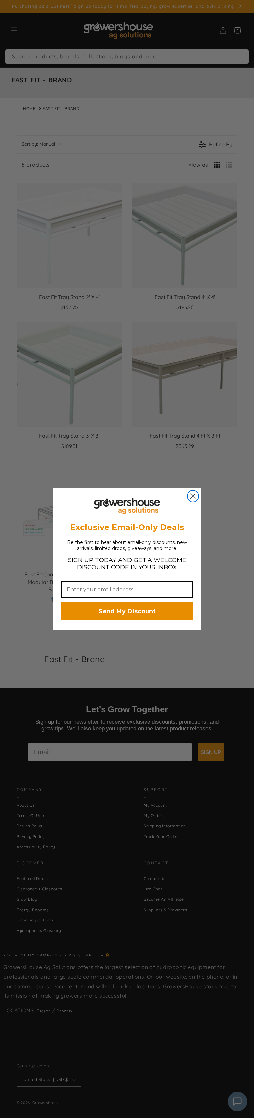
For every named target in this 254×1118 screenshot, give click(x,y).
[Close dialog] (193, 496)
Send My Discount (127, 611)
